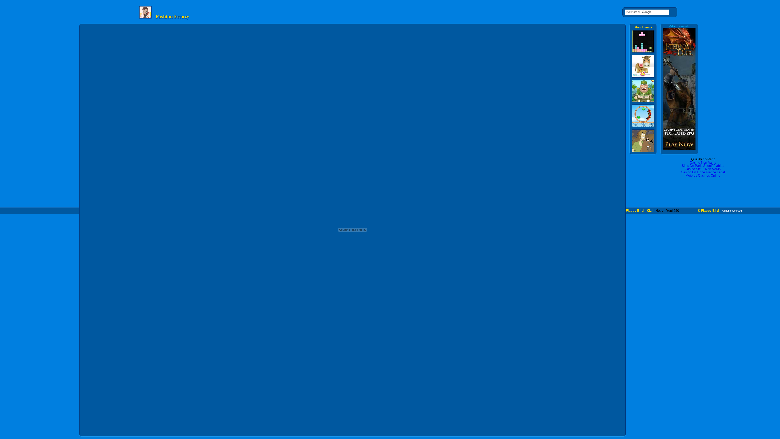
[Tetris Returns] (643, 51)
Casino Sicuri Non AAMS (703, 169)
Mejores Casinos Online (703, 175)
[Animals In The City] (643, 76)
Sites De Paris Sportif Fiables (703, 165)
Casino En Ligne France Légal (703, 172)
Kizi (649, 210)
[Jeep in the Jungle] (643, 101)
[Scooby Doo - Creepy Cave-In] (643, 150)
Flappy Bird (635, 210)
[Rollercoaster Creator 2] (643, 125)
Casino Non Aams (703, 162)
